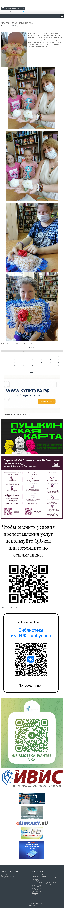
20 (32, 362)
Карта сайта (32, 905)
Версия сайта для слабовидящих (14, 8)
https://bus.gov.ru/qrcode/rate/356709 (12, 607)
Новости (17, 343)
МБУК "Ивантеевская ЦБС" (34, 903)
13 (32, 359)
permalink (32, 343)
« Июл (31, 372)
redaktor (20, 26)
